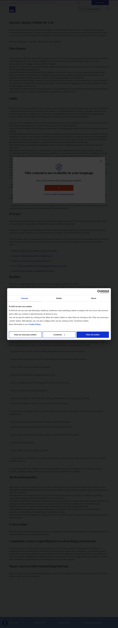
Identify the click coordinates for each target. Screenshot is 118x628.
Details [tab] (59, 298)
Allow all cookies (93, 335)
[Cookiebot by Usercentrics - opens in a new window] (99, 291)
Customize (57, 335)
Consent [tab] (24, 298)
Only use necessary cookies (25, 335)
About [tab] (93, 298)
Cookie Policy (35, 324)
